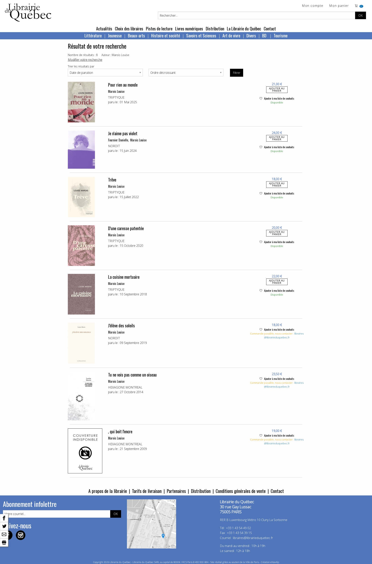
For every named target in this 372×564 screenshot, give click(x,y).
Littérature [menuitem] (93, 35)
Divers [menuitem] (251, 35)
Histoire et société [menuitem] (165, 35)
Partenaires (176, 490)
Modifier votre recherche (85, 60)
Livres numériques (189, 28)
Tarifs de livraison (147, 490)
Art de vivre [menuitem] (231, 35)
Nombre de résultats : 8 (83, 55)
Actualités (104, 28)
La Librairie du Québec (244, 28)
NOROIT (114, 146)
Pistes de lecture (159, 28)
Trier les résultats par (81, 66)
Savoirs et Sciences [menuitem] (201, 35)
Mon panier (339, 6)
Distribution (215, 28)
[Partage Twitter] (4, 526)
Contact (270, 28)
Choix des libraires (129, 28)
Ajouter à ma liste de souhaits (279, 98)
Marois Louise (116, 91)
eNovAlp (274, 562)
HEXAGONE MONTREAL (125, 387)
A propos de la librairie (107, 490)
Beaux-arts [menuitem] (136, 35)
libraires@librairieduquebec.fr (284, 335)
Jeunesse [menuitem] (115, 35)
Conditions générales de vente (241, 490)
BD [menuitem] (264, 35)
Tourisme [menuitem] (281, 35)
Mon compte (312, 6)
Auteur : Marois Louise (115, 55)
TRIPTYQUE (116, 97)
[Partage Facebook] (4, 518)
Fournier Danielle (118, 140)
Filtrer (236, 73)
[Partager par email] (4, 534)
